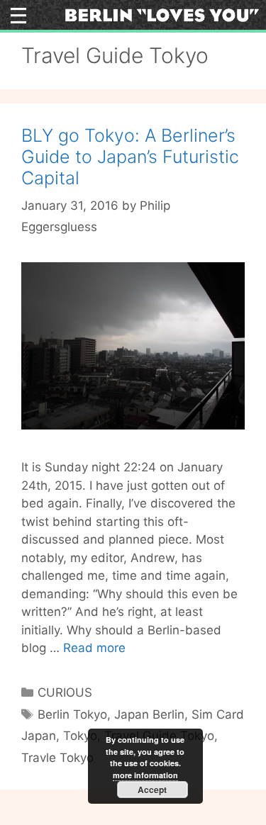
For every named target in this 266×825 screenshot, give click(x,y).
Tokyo (80, 736)
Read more (94, 648)
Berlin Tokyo (72, 714)
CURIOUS (65, 692)
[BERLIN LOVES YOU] (161, 14)
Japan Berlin (149, 714)
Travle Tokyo (57, 758)
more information (145, 775)
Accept (152, 789)
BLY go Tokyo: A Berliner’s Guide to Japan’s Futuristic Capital (130, 157)
